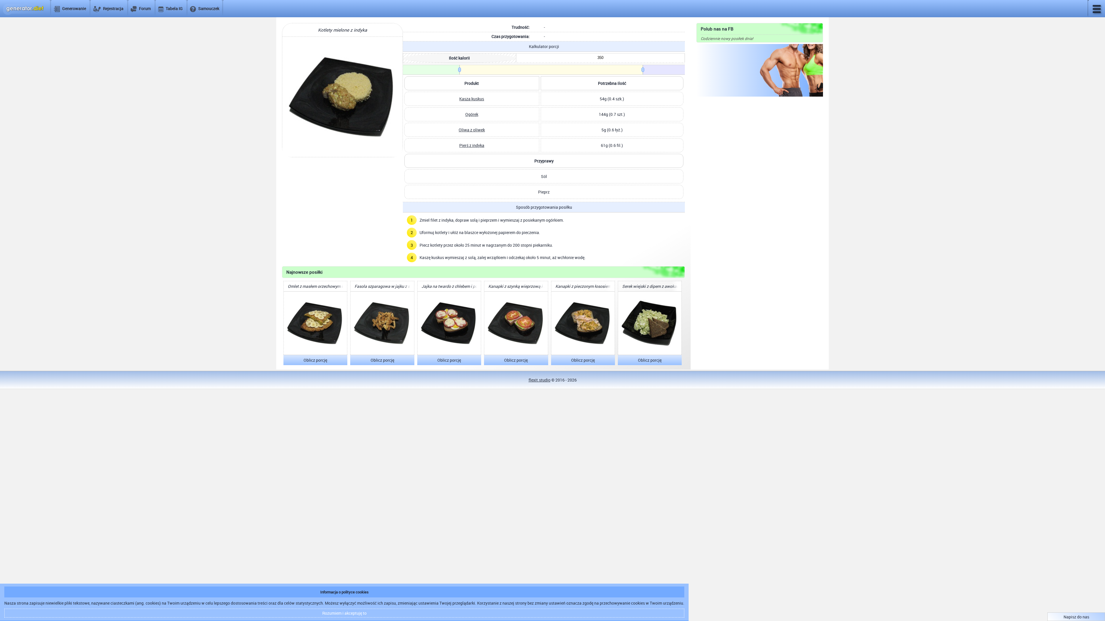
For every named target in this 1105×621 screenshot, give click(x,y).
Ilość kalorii (459, 58)
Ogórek (471, 114)
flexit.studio (539, 380)
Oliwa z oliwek (472, 130)
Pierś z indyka (471, 145)
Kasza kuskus (471, 98)
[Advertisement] (759, 142)
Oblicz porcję (315, 360)
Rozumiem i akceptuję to (344, 613)
